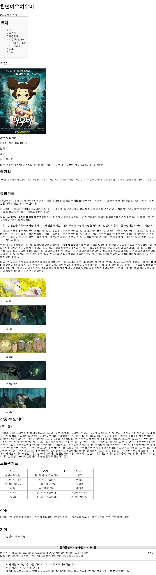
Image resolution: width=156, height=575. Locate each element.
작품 (71, 556)
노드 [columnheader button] (12, 471)
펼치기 (151, 553)
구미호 (74, 200)
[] (151, 553)
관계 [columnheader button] (45, 471)
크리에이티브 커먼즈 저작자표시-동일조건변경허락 (71, 570)
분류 (2, 556)
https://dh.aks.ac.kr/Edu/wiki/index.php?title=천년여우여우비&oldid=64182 (49, 553)
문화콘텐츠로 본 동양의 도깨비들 (49, 556)
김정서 (9, 536)
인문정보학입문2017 (17, 556)
